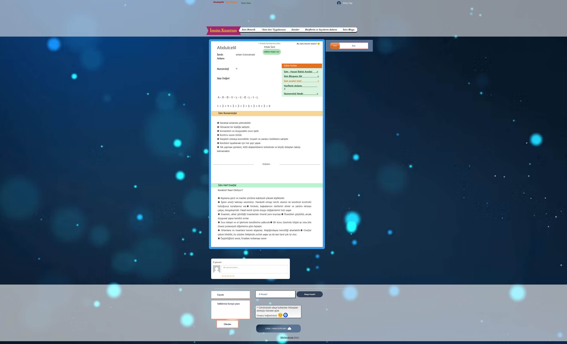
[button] (321, 29)
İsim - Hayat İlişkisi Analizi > (301, 71)
